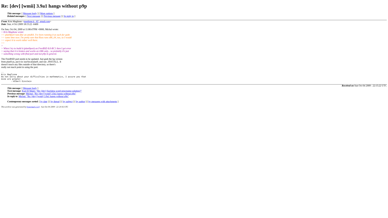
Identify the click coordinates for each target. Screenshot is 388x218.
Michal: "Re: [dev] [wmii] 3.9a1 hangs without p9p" (51, 93)
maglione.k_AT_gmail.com (37, 21)
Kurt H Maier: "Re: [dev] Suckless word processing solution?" (52, 91)
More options (46, 13)
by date (43, 101)
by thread (55, 101)
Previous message (52, 16)
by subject (68, 101)
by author (80, 101)
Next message (33, 16)
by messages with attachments (102, 101)
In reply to (69, 16)
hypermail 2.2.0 (33, 107)
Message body (30, 13)
